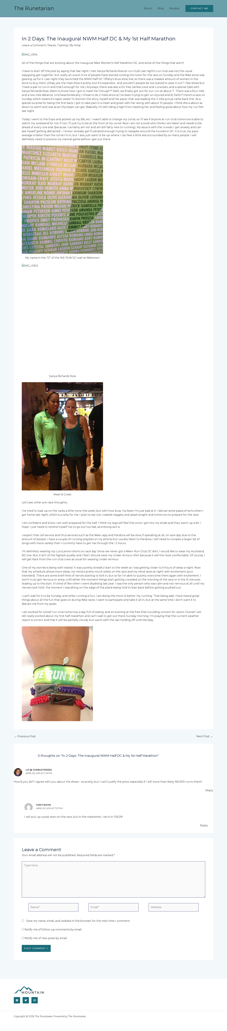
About (148, 8)
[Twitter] (26, 1000)
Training (62, 45)
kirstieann (43, 804)
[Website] (174, 907)
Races (52, 45)
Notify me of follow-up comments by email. (53, 929)
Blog (161, 8)
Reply (209, 790)
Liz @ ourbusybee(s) (39, 769)
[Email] (34, 1000)
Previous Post (25, 736)
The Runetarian (34, 8)
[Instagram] (17, 1000)
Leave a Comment (34, 45)
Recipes (174, 8)
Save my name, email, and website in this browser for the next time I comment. (78, 920)
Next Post (204, 736)
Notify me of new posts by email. (46, 938)
